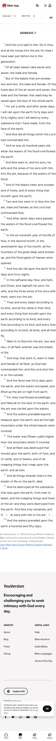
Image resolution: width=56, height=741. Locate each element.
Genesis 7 (7, 16)
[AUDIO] (42, 17)
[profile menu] (48, 5)
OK (47, 708)
